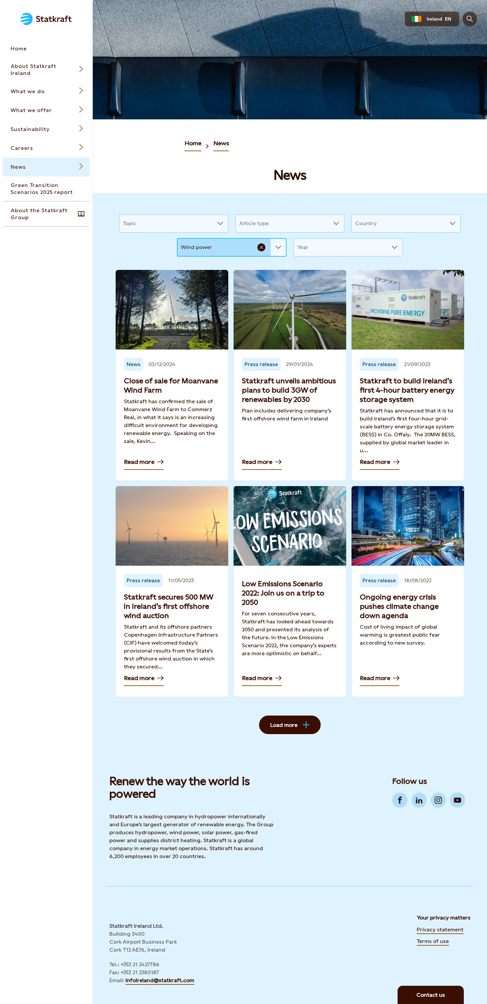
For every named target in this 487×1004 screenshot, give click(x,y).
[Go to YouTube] (457, 800)
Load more (284, 725)
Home (193, 143)
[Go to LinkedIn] (419, 800)
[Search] (469, 19)
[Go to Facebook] (399, 800)
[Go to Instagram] (438, 800)
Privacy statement (440, 929)
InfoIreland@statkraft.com (160, 980)
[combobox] (123, 223)
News (221, 143)
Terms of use (433, 941)
